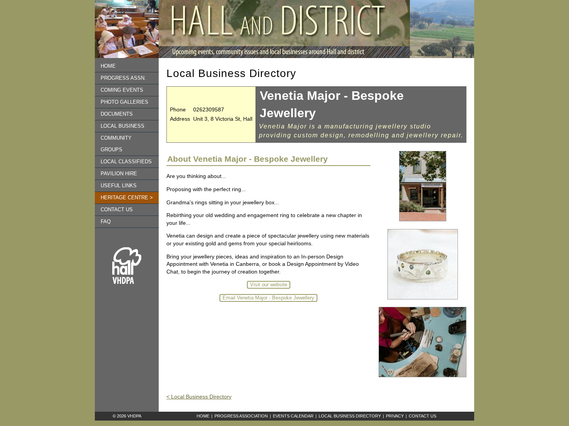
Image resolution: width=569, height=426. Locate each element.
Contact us (117, 209)
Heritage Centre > (127, 197)
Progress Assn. (123, 78)
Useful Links (119, 185)
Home (108, 66)
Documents (117, 114)
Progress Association (241, 416)
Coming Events (122, 90)
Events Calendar (293, 416)
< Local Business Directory (198, 396)
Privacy (395, 416)
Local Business (122, 126)
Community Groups (116, 143)
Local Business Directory (350, 416)
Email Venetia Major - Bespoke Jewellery (268, 298)
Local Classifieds (126, 161)
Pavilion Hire (119, 173)
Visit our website (268, 284)
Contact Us (422, 416)
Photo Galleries (124, 102)
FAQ (106, 221)
